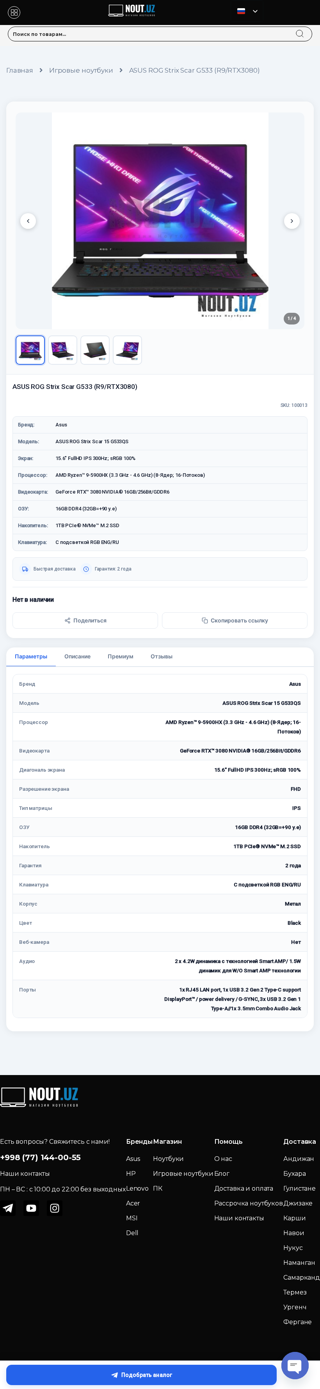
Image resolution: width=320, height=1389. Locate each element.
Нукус (292, 1248)
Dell (132, 1233)
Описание (77, 656)
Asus (133, 1159)
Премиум (120, 656)
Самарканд (301, 1277)
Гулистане (299, 1188)
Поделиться (90, 620)
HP (131, 1173)
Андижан (298, 1159)
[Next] (292, 221)
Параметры (31, 656)
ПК (157, 1188)
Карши (294, 1218)
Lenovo (137, 1188)
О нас (223, 1159)
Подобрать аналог (146, 1375)
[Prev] (28, 221)
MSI (132, 1218)
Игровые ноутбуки (81, 70)
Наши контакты (239, 1218)
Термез (294, 1292)
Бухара (294, 1173)
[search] (307, 29)
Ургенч (294, 1307)
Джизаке (298, 1203)
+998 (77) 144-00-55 (40, 1157)
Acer (133, 1203)
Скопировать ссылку (239, 620)
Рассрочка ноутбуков (248, 1203)
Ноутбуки (168, 1159)
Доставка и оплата (244, 1188)
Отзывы (161, 656)
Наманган (299, 1262)
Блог (221, 1173)
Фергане (297, 1322)
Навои (293, 1233)
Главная (19, 70)
